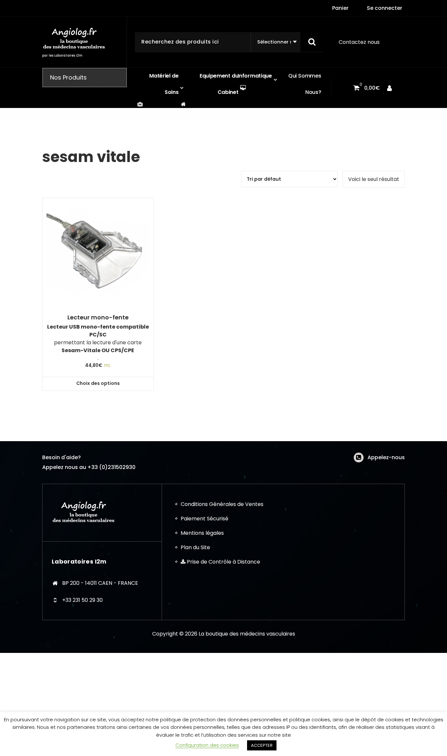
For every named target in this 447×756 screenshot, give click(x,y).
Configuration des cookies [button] (207, 745)
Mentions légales (202, 533)
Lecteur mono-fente (98, 317)
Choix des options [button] (98, 383)
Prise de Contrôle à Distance (223, 562)
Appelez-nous (386, 457)
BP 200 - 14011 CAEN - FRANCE (100, 583)
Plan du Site (195, 547)
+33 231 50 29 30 (82, 600)
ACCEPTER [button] (262, 745)
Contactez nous (359, 42)
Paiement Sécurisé (204, 518)
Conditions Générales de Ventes (222, 504)
